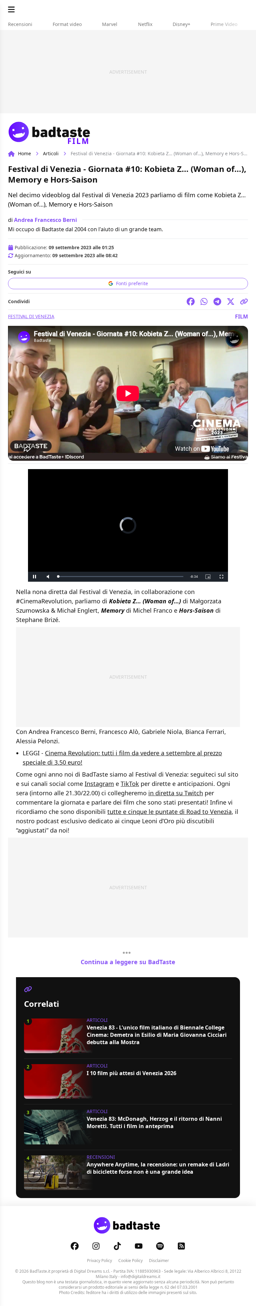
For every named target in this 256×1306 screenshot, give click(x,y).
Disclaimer (159, 1260)
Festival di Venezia (31, 316)
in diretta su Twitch (175, 793)
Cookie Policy (130, 1260)
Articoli (51, 153)
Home (24, 153)
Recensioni (101, 1157)
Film (241, 316)
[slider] (120, 576)
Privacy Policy (99, 1260)
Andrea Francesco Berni (45, 220)
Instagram (99, 784)
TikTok (130, 784)
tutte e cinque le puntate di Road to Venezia (169, 812)
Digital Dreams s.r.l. (92, 1271)
